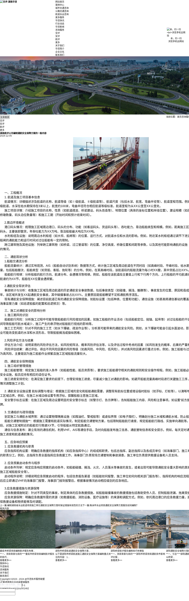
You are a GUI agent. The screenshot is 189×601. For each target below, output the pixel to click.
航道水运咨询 (62, 14)
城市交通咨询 (62, 8)
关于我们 (59, 45)
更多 (57, 42)
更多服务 (59, 17)
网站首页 (59, 2)
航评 (57, 39)
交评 (57, 33)
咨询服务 (59, 30)
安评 (57, 36)
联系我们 (59, 55)
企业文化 (59, 52)
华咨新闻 (59, 27)
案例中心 (59, 5)
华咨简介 (59, 48)
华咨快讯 (59, 20)
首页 (179, 117)
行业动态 (59, 23)
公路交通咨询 (62, 11)
